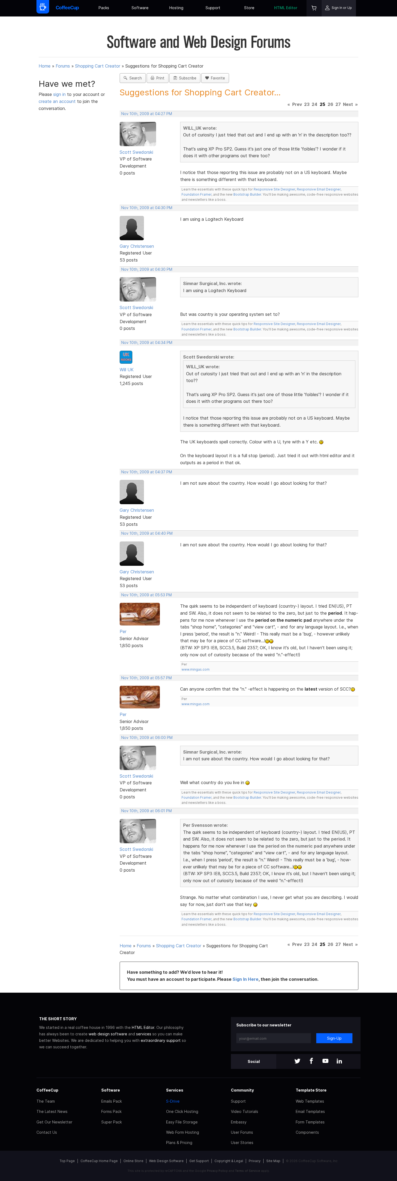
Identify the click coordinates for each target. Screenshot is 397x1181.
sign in (60, 94)
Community (242, 1090)
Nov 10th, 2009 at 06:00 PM (147, 737)
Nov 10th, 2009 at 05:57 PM (146, 678)
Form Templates (310, 1122)
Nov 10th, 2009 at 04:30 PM (146, 208)
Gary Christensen (137, 246)
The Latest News (52, 1111)
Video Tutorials (244, 1111)
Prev (297, 104)
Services (174, 1090)
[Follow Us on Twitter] (297, 1061)
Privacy (255, 1161)
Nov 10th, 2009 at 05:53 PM (146, 595)
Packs (104, 7)
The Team (45, 1101)
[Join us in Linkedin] (339, 1061)
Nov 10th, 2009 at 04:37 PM (146, 472)
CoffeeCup (47, 1090)
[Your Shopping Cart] (314, 8)
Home (45, 66)
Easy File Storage (182, 1122)
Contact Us (46, 1132)
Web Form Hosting (182, 1132)
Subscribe (186, 78)
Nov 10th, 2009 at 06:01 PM (146, 811)
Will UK (127, 369)
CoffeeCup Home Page (99, 1161)
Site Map (273, 1161)
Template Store (311, 1090)
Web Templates (310, 1101)
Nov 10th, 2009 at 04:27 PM (146, 114)
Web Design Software (166, 1161)
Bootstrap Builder (247, 194)
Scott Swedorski (136, 152)
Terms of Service (247, 1171)
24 (314, 104)
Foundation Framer (196, 194)
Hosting (176, 7)
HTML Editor (285, 7)
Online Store (133, 1161)
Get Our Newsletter (54, 1122)
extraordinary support (161, 1040)
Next (348, 104)
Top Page (67, 1161)
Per (123, 631)
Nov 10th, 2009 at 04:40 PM (147, 533)
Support (213, 7)
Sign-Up (334, 1038)
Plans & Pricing (179, 1142)
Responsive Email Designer (319, 189)
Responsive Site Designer (274, 189)
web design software (108, 1034)
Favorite (217, 78)
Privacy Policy (217, 1171)
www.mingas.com (195, 669)
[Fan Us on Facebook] (311, 1061)
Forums (63, 66)
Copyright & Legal (228, 1161)
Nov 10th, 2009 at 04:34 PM (146, 342)
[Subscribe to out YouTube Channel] (325, 1061)
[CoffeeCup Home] (67, 8)
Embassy (239, 1122)
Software (140, 7)
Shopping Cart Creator (97, 66)
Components (307, 1132)
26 (330, 104)
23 (306, 104)
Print (159, 78)
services (143, 1034)
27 (338, 104)
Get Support (199, 1161)
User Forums (242, 1132)
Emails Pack (111, 1101)
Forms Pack (111, 1111)
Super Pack (111, 1122)
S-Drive (173, 1101)
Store (249, 7)
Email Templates (310, 1111)
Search (134, 78)
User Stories (242, 1142)
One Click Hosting (182, 1111)
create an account (57, 101)
